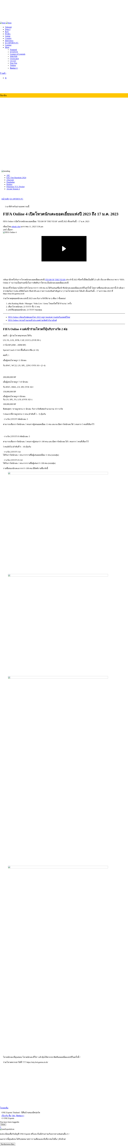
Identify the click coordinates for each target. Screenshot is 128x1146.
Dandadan (10, 182)
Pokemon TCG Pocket (15, 187)
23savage (10, 180)
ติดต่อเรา (19, 20)
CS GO (13, 61)
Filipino (13, 88)
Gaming (8, 45)
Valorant (8, 27)
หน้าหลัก (5, 199)
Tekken (13, 65)
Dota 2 (7, 29)
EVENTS (14, 52)
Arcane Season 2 (13, 189)
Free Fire (13, 63)
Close (3, 1124)
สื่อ (8, 20)
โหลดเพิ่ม (4, 1108)
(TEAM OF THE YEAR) (55, 280)
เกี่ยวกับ (3, 20)
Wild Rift (13, 56)
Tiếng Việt (14, 90)
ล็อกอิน (3, 95)
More (7, 47)
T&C (12, 20)
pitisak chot (16, 226)
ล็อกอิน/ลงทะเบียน (7, 1144)
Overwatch (14, 59)
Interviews (9, 41)
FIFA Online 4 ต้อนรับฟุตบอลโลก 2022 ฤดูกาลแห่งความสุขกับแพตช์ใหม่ (39, 317)
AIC (8, 175)
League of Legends (17, 54)
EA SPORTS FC (11, 43)
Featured (13, 50)
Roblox (9, 184)
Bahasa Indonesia (17, 85)
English (13, 83)
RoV (7, 32)
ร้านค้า (3, 73)
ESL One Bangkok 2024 (16, 178)
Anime (7, 36)
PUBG (7, 34)
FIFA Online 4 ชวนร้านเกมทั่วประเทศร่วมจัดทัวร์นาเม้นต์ (32, 320)
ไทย (12, 81)
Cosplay (8, 38)
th (5, 78)
